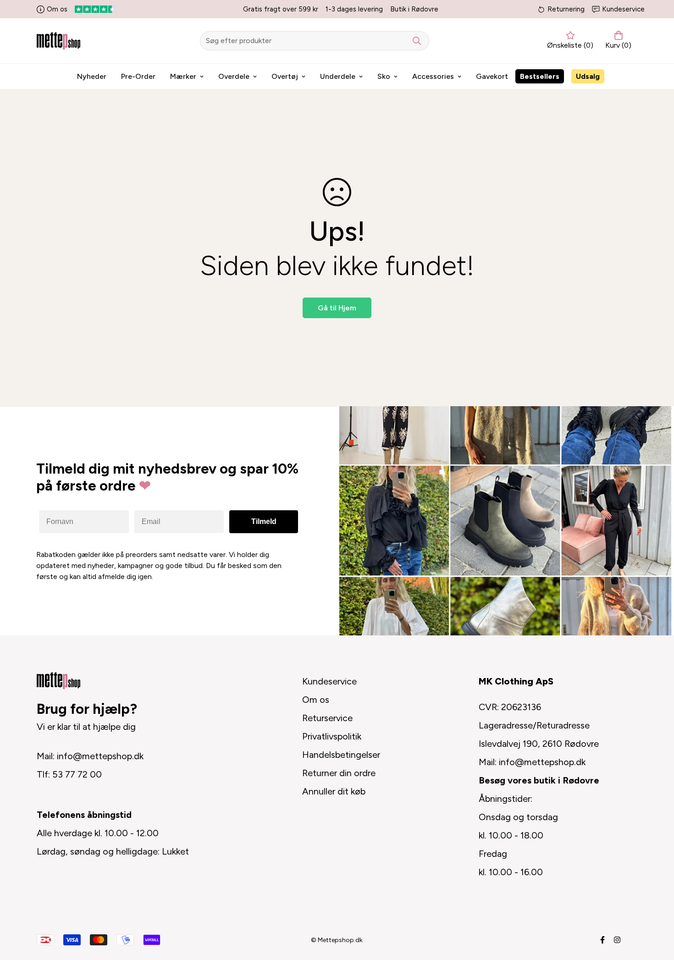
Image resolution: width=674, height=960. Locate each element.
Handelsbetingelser (341, 754)
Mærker (183, 76)
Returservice (327, 717)
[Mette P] (58, 41)
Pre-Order (138, 76)
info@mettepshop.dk (100, 755)
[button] (616, 41)
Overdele (233, 76)
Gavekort (492, 76)
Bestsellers (539, 76)
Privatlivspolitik (331, 736)
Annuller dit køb (333, 791)
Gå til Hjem (337, 307)
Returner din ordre (339, 772)
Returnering (566, 9)
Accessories (433, 76)
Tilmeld (263, 521)
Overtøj (284, 76)
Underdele (337, 76)
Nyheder (91, 76)
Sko (383, 76)
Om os (57, 9)
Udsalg (588, 76)
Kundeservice (623, 9)
